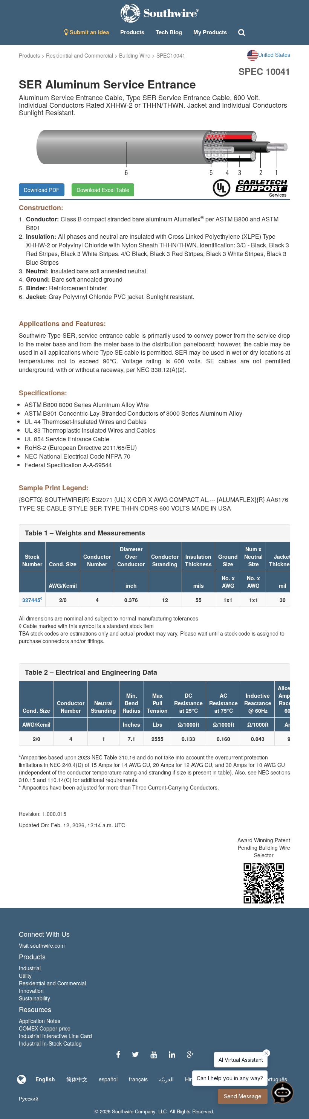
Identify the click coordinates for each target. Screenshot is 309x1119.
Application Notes (39, 1020)
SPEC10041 (170, 55)
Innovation (31, 990)
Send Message (243, 1096)
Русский (28, 1098)
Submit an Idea (88, 32)
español (108, 1079)
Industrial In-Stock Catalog (50, 1043)
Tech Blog (169, 32)
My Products (210, 32)
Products (29, 55)
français (138, 1079)
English (45, 1079)
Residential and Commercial (79, 55)
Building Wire (134, 55)
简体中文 (76, 1079)
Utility (25, 975)
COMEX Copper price (44, 1028)
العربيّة (166, 1079)
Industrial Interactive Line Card (55, 1036)
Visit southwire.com (42, 945)
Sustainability (34, 998)
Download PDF (42, 190)
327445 (32, 600)
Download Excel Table (102, 190)
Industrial (30, 968)
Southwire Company (133, 1111)
